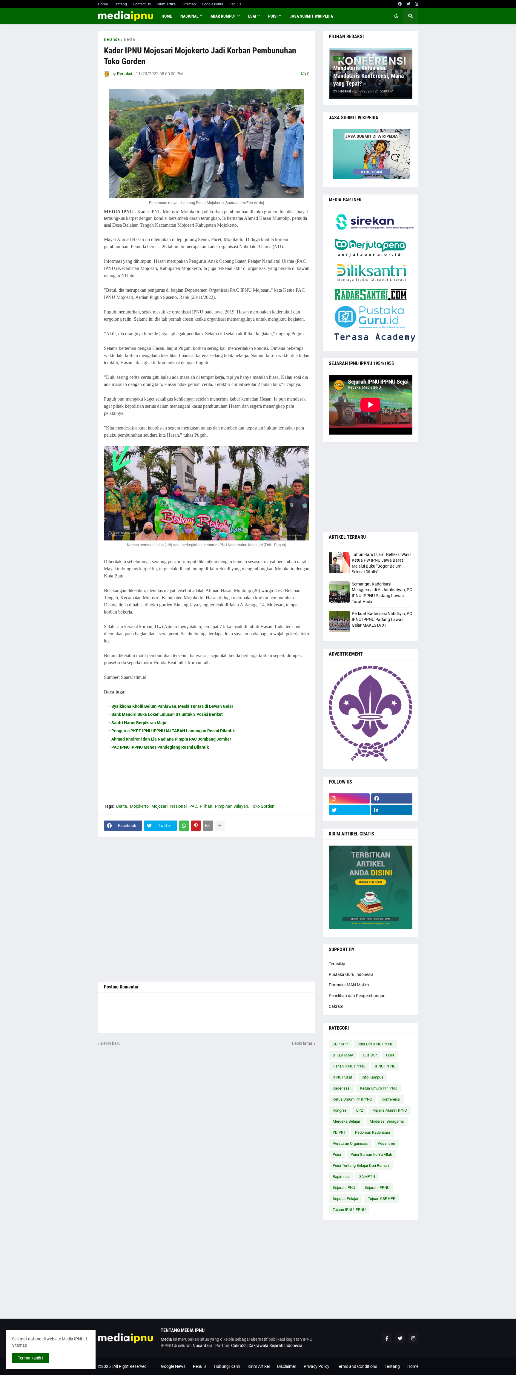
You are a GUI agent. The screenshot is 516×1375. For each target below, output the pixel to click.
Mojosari (159, 806)
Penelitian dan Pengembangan (357, 995)
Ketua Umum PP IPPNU (352, 1099)
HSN (390, 1055)
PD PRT (339, 1132)
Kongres (340, 1110)
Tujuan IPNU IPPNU (349, 1209)
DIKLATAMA (343, 1055)
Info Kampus (372, 1077)
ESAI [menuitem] (252, 16)
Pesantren (386, 1143)
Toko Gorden (262, 806)
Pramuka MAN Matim (349, 984)
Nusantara (203, 1345)
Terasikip (337, 963)
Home (103, 4)
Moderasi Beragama (387, 1121)
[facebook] (400, 4)
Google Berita (212, 4)
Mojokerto (139, 806)
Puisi (337, 1154)
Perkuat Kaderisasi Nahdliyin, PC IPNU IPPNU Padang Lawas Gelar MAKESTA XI (382, 619)
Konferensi (391, 1099)
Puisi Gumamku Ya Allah (371, 1154)
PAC (193, 806)
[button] (396, 16)
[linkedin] (391, 810)
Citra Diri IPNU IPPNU (375, 1044)
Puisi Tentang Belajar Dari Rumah (361, 1165)
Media (166, 1339)
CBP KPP (340, 1044)
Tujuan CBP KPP (381, 1198)
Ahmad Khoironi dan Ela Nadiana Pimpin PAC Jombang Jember (171, 739)
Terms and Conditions (357, 1366)
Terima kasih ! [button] (30, 1358)
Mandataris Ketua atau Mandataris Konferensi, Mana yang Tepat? (368, 75)
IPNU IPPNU (385, 1066)
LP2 (359, 1110)
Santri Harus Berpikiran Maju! (139, 722)
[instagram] (416, 4)
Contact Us (142, 4)
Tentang (120, 4)
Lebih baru (111, 1043)
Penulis (235, 4)
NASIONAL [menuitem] (189, 16)
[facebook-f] (387, 1338)
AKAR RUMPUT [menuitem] (223, 16)
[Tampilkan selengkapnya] (220, 826)
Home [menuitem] (167, 16)
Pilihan (206, 806)
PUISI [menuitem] (273, 16)
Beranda (112, 39)
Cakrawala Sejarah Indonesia (275, 1345)
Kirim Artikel (166, 4)
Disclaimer (286, 1366)
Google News (173, 1366)
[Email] (208, 826)
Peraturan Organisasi (350, 1143)
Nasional (178, 806)
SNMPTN (367, 1176)
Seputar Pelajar (345, 1198)
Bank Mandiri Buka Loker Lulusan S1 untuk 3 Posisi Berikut (167, 714)
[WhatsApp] (184, 826)
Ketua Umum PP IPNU (378, 1088)
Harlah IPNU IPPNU (349, 1066)
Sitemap (189, 4)
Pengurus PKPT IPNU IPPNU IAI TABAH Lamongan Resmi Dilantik (173, 730)
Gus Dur (370, 1055)
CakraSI (336, 1006)
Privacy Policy (316, 1366)
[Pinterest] (196, 826)
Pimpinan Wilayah (231, 806)
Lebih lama (302, 1043)
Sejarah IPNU (344, 1187)
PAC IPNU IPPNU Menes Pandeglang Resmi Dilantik (160, 747)
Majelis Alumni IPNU (389, 1110)
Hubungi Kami (227, 1366)
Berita (129, 39)
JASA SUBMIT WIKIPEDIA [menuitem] (311, 16)
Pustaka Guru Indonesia (351, 974)
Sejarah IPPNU (377, 1187)
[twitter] (408, 4)
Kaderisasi (342, 1088)
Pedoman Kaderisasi (372, 1132)
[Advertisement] (206, 909)
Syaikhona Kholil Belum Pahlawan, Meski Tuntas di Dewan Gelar (172, 706)
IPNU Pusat (342, 1077)
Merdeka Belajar (346, 1121)
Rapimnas (341, 1176)
